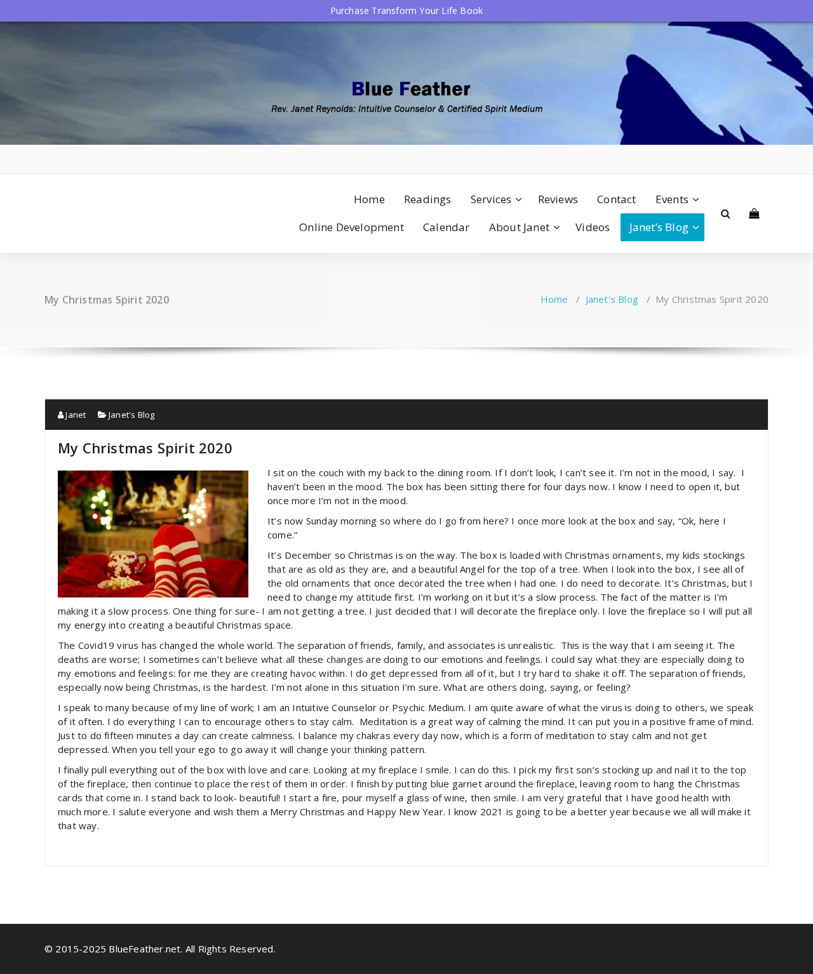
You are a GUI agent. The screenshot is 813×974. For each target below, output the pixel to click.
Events (672, 199)
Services (491, 199)
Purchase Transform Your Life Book (406, 10)
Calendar (446, 227)
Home (369, 199)
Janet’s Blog (659, 227)
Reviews (558, 199)
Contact (616, 199)
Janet (75, 414)
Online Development (351, 227)
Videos (592, 227)
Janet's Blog (612, 299)
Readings (428, 199)
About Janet (519, 227)
